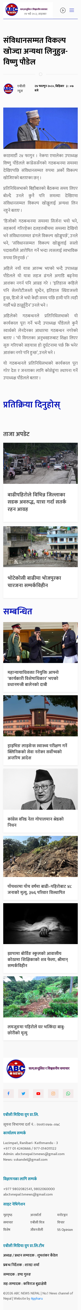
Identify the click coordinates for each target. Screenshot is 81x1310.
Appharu (37, 1299)
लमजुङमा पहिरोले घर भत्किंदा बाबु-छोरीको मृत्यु (36, 1030)
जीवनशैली (36, 1230)
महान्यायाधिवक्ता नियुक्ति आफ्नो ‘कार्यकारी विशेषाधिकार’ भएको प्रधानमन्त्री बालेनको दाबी (33, 678)
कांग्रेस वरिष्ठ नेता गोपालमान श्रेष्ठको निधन (36, 822)
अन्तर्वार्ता (35, 1215)
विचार (61, 1222)
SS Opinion (65, 1230)
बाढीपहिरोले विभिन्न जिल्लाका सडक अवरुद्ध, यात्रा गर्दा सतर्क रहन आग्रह (37, 502)
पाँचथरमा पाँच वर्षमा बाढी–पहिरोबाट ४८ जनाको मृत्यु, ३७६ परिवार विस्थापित (40, 889)
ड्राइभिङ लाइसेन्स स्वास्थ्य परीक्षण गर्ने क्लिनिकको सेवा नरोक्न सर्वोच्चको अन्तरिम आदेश (37, 752)
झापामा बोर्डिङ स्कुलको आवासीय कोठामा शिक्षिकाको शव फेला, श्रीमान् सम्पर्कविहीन (38, 959)
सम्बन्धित (17, 612)
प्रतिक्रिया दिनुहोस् (31, 405)
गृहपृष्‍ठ (7, 1215)
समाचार (8, 1222)
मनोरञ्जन (62, 1215)
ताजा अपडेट (16, 434)
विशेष (6, 1230)
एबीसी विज (37, 1222)
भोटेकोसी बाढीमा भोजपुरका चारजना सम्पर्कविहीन (34, 582)
